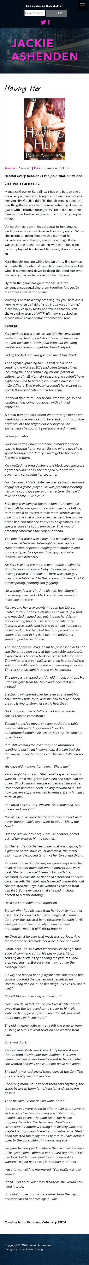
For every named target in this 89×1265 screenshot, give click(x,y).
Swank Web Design (31, 1249)
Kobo (38, 168)
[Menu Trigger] (82, 5)
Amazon (11, 168)
